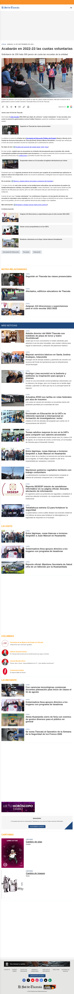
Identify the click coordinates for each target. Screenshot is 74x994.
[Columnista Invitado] (5, 671)
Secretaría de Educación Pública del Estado (41, 138)
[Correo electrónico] (19, 106)
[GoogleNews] (41, 980)
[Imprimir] (28, 106)
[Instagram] (37, 980)
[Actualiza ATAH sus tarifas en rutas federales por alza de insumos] (12, 401)
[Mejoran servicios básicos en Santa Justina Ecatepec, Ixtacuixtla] (12, 359)
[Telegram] (15, 106)
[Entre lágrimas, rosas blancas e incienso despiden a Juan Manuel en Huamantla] (12, 456)
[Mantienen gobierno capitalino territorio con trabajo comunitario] (12, 474)
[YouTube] (32, 980)
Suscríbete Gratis (37, 826)
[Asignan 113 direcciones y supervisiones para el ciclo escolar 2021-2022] (12, 309)
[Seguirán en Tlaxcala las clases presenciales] (12, 279)
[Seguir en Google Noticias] (71, 106)
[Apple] (45, 980)
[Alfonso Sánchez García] (5, 652)
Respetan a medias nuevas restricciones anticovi (31, 205)
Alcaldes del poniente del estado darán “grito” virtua (31, 147)
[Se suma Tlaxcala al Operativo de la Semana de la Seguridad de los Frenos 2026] (12, 734)
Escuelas (26, 252)
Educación (37, 252)
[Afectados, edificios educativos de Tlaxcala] (12, 294)
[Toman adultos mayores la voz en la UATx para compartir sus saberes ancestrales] (12, 437)
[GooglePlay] (50, 980)
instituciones (23, 155)
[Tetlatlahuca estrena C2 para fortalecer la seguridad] (12, 512)
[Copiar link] (23, 106)
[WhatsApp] (11, 106)
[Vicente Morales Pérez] (5, 662)
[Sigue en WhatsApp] (67, 106)
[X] (7, 106)
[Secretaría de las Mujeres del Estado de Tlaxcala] (5, 643)
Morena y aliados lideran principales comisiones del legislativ (33, 181)
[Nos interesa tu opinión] (37, 964)
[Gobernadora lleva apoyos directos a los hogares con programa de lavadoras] (12, 705)
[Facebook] (2, 106)
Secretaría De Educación (11, 252)
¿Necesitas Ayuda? (37, 975)
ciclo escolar (14, 117)
